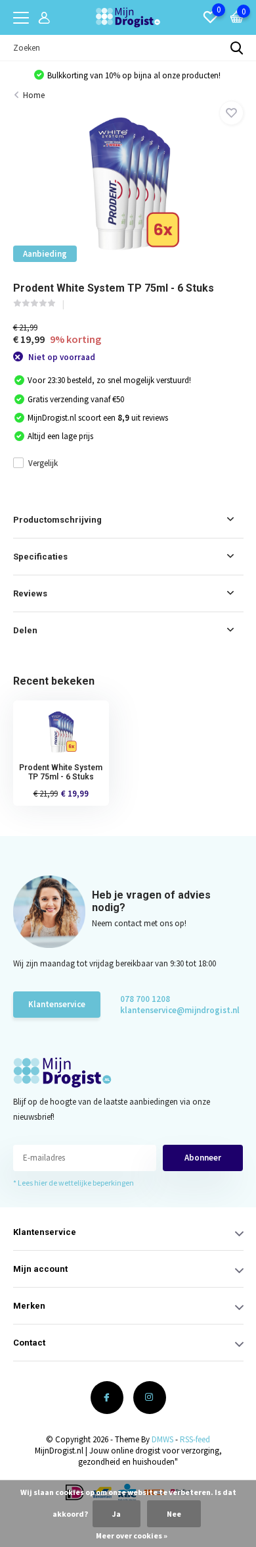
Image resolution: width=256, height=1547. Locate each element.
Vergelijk (43, 463)
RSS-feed (195, 1439)
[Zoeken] (237, 48)
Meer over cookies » (131, 1535)
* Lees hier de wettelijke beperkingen (73, 1183)
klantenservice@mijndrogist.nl (167, 1010)
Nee (174, 1514)
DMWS (162, 1439)
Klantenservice (56, 1004)
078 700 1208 (145, 999)
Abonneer (202, 1157)
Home (34, 95)
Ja (116, 1514)
